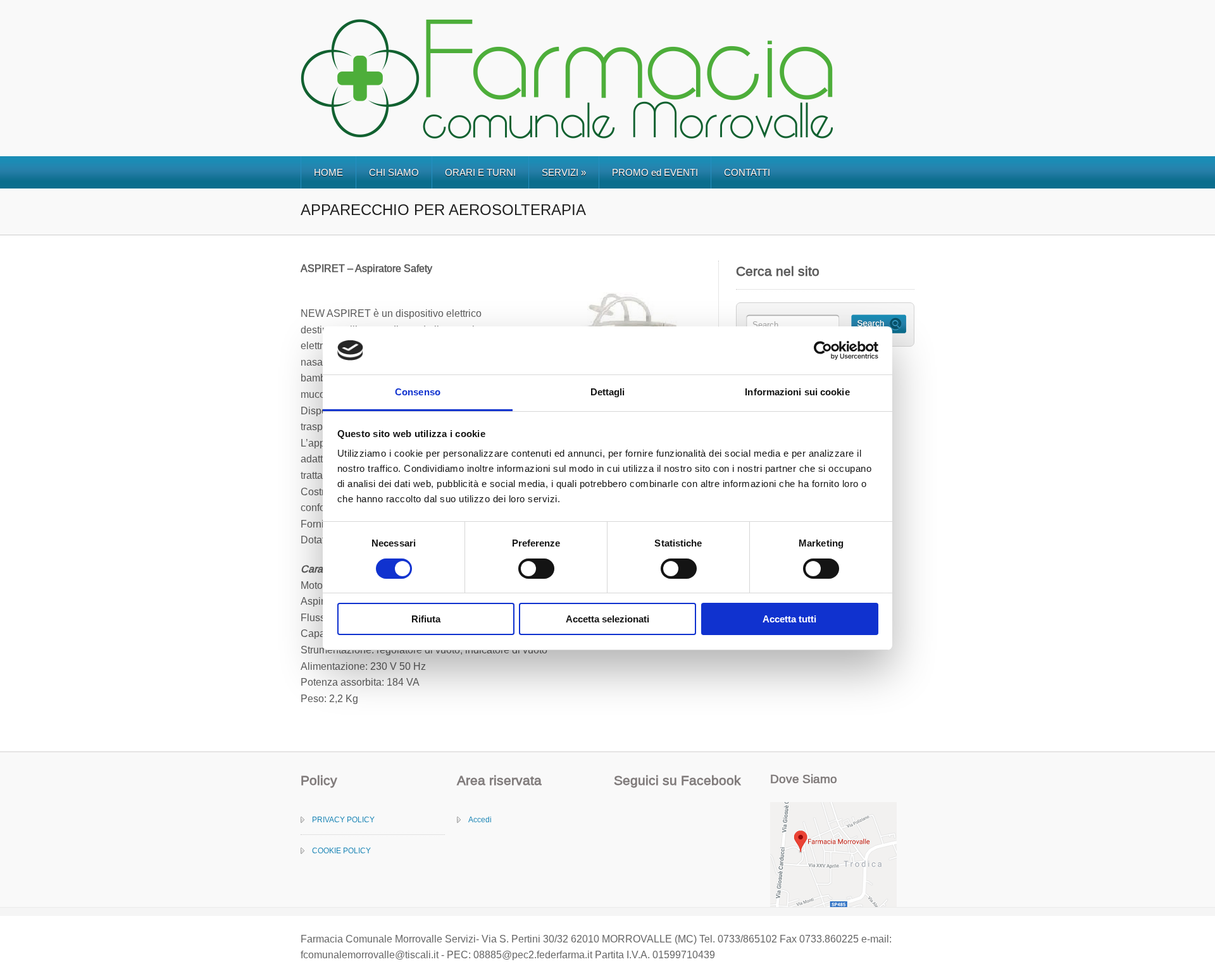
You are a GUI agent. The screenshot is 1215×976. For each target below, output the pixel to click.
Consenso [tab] (417, 391)
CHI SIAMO (394, 172)
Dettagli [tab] (607, 391)
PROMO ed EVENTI (655, 172)
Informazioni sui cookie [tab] (797, 391)
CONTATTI (747, 172)
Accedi (480, 819)
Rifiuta (425, 619)
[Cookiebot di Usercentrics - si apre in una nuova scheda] (823, 350)
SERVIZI (564, 172)
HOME (328, 172)
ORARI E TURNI (480, 172)
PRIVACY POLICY (343, 819)
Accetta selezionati (607, 619)
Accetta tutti (789, 619)
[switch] (536, 569)
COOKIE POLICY (341, 850)
